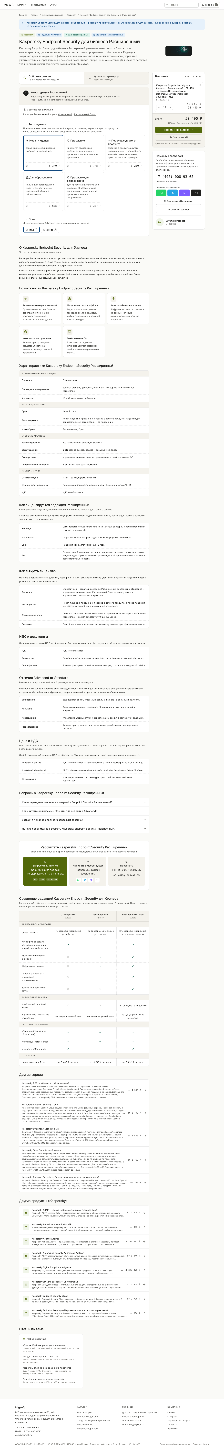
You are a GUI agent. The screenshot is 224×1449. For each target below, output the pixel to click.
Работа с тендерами (133, 1416)
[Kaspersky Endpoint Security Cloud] (84, 1113)
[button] (43, 153)
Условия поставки (131, 1420)
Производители (38, 4)
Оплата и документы (133, 1424)
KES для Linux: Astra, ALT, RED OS (48, 1359)
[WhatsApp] (161, 193)
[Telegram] (172, 193)
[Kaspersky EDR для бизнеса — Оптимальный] (84, 1090)
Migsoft (8, 4)
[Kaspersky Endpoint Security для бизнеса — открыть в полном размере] (178, 51)
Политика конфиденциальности (175, 1444)
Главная (23, 15)
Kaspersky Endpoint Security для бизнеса (99, 15)
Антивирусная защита (52, 15)
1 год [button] (33, 229)
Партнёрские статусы (178, 1420)
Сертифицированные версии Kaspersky (49, 1380)
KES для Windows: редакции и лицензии (51, 1348)
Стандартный (65, 114)
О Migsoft (172, 1416)
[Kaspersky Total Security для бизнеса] (84, 1160)
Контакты (172, 1424)
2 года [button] (51, 229)
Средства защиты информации (93, 1420)
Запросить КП (180, 137)
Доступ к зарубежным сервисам (139, 1412)
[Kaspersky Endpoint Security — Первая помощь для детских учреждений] (84, 1183)
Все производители (87, 1416)
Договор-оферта (201, 1444)
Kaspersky (71, 15)
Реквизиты (173, 1428)
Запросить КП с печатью (180, 201)
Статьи (53, 4)
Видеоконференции (87, 1428)
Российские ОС (85, 1424)
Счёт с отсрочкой (180, 209)
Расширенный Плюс (85, 114)
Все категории (84, 1412)
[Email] (196, 193)
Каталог (21, 4)
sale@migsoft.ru (23, 1435)
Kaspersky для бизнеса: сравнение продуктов (47, 1370)
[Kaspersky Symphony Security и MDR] (84, 1135)
